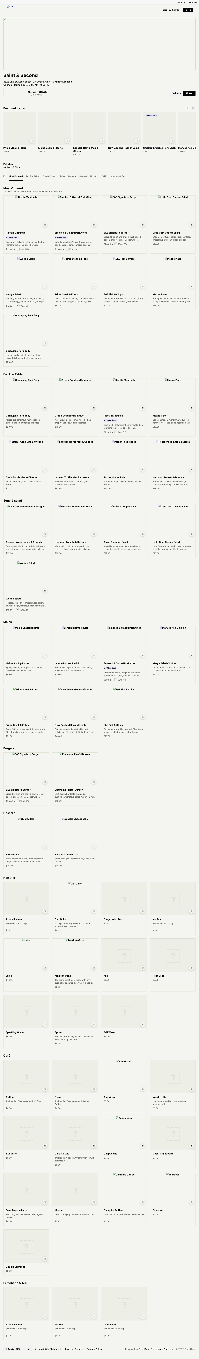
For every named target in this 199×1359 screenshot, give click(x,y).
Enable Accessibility (187, 2)
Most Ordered (16, 176)
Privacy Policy (94, 1349)
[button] (19, 133)
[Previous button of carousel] (187, 108)
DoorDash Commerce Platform (156, 1349)
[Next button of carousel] (193, 108)
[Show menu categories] (4, 176)
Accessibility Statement (48, 1349)
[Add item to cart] (32, 141)
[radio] (176, 93)
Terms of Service (74, 1349)
